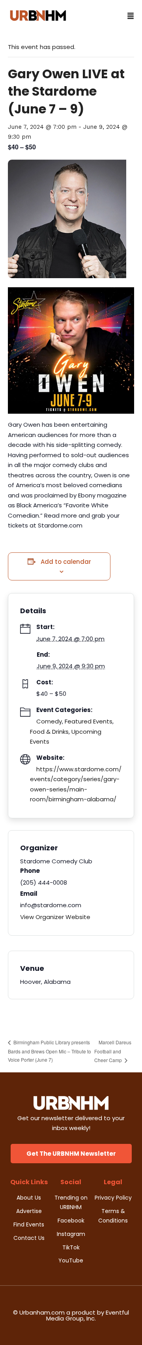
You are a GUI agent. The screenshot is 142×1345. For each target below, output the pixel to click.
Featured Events (88, 721)
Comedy (49, 721)
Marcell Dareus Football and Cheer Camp (112, 1051)
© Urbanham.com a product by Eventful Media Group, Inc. (71, 1315)
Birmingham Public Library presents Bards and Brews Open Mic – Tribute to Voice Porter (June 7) (49, 1051)
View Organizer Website (55, 917)
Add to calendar (66, 562)
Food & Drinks (49, 731)
